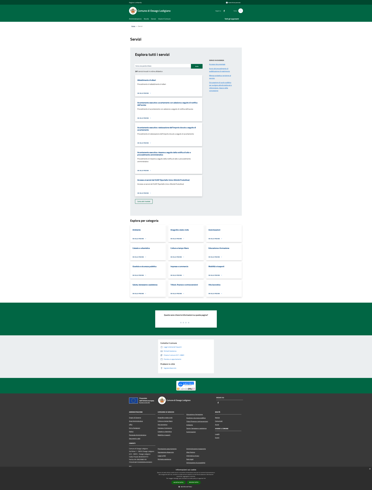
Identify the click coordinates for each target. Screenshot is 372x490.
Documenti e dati (134, 438)
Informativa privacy (192, 456)
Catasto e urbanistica (165, 431)
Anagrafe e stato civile (165, 417)
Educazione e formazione (194, 414)
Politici (131, 431)
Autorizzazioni (191, 432)
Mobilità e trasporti (164, 435)
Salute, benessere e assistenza (196, 428)
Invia (196, 66)
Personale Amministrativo (137, 435)
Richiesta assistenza (164, 459)
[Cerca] (240, 10)
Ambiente (189, 425)
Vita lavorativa (162, 424)
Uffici (130, 424)
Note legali (189, 459)
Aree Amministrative (136, 421)
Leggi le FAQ (162, 456)
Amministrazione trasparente (196, 449)
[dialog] (186, 478)
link (205, 478)
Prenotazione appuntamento (167, 449)
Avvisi (217, 424)
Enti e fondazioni (134, 428)
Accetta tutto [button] (178, 482)
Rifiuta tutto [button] (193, 482)
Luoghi (217, 434)
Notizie (217, 417)
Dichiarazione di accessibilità (195, 463)
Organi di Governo (135, 417)
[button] (186, 487)
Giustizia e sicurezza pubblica (196, 418)
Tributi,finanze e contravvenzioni (197, 421)
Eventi (217, 437)
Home (133, 26)
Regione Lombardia (135, 2)
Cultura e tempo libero (165, 421)
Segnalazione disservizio (166, 452)
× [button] (370, 469)
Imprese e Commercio (165, 428)
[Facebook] (223, 10)
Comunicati (219, 421)
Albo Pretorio (190, 452)
